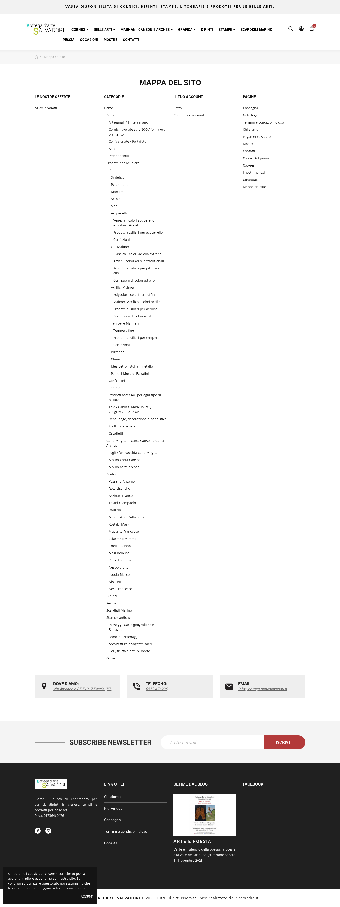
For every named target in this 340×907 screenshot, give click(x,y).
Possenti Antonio (122, 481)
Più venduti (113, 808)
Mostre (248, 144)
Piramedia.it (247, 898)
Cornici (111, 115)
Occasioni (113, 658)
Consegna (250, 108)
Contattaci (251, 179)
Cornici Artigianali (257, 158)
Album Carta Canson (125, 460)
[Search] (291, 29)
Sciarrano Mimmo (122, 538)
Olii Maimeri (120, 247)
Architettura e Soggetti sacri (130, 644)
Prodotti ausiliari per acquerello (138, 232)
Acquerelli (119, 213)
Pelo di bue (119, 184)
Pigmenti (118, 352)
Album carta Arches (124, 467)
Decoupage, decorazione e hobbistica (138, 419)
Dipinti (111, 596)
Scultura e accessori (124, 426)
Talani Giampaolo (122, 503)
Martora (117, 191)
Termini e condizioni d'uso (263, 122)
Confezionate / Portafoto (127, 141)
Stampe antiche (118, 617)
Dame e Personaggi (124, 637)
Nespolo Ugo (118, 567)
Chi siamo (250, 129)
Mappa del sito (254, 187)
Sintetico (117, 177)
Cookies (249, 165)
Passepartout (119, 156)
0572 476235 (156, 689)
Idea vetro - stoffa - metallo (132, 366)
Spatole (114, 388)
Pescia (111, 603)
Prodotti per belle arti (123, 163)
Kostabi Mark (119, 524)
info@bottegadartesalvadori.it (262, 689)
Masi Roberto (119, 553)
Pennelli (115, 170)
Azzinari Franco (121, 495)
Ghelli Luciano (120, 546)
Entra (177, 108)
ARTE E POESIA (192, 841)
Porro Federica (120, 560)
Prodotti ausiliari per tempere (136, 337)
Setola (116, 199)
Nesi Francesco (120, 589)
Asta (112, 148)
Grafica (111, 474)
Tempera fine (123, 330)
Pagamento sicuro (257, 136)
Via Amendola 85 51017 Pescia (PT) (82, 689)
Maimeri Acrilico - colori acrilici (137, 302)
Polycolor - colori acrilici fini (134, 294)
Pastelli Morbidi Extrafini (130, 373)
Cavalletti (116, 433)
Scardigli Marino (119, 610)
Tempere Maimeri (125, 323)
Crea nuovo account (188, 115)
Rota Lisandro (119, 488)
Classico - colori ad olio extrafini (137, 254)
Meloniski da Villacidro (126, 517)
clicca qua (82, 888)
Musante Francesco (124, 531)
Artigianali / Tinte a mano (128, 122)
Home (108, 108)
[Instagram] (48, 831)
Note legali (251, 115)
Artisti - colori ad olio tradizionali (138, 261)
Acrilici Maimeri (123, 287)
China (115, 359)
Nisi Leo (115, 581)
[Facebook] (38, 831)
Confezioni (121, 239)
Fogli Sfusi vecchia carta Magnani (134, 452)
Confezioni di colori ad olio (134, 280)
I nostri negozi (254, 172)
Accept (87, 896)
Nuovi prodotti (46, 108)
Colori (113, 206)
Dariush (115, 510)
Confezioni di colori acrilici (133, 316)
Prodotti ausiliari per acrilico (135, 309)
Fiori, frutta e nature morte (129, 651)
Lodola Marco (119, 574)
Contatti (249, 151)
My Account (301, 29)
